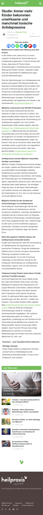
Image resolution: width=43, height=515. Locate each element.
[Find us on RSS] (17, 509)
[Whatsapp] (17, 46)
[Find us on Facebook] (2, 509)
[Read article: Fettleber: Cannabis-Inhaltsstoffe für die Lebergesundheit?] (6, 402)
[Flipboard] (30, 46)
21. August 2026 (18, 415)
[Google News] (34, 46)
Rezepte (15, 505)
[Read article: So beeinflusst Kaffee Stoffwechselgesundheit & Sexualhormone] (6, 444)
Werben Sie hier (7, 503)
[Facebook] (9, 46)
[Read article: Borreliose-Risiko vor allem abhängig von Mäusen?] (6, 422)
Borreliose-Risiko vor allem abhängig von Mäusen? (26, 420)
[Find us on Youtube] (13, 509)
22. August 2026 (18, 405)
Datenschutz (30, 503)
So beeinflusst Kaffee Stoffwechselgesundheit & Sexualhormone (22, 443)
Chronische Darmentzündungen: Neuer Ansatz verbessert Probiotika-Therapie (20, 389)
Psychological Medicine (23, 103)
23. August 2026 (9, 394)
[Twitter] (13, 46)
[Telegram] (21, 46)
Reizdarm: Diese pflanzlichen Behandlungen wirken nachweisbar (25, 410)
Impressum (18, 503)
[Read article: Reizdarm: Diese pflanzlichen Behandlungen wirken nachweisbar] (6, 412)
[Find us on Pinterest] (9, 509)
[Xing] (26, 46)
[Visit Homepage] (21, 3)
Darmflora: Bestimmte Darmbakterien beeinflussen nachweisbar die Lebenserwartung (26, 431)
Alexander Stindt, (21, 32)
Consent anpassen (28, 505)
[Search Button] (40, 3)
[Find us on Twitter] (6, 509)
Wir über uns (6, 505)
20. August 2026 (18, 437)
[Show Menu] (3, 3)
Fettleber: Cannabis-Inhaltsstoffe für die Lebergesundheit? (26, 401)
